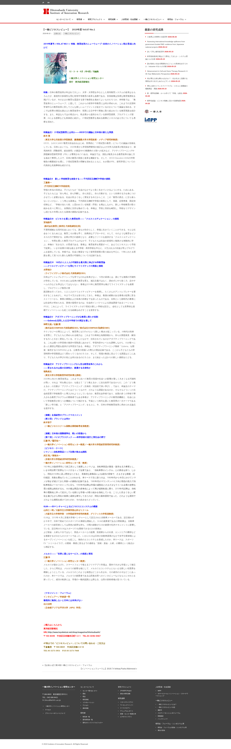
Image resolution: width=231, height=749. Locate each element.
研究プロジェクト (95, 19)
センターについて (63, 19)
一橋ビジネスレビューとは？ (167, 704)
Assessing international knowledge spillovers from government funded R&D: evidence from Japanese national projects (165, 44)
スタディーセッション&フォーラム (169, 713)
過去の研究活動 (125, 693)
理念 (84, 696)
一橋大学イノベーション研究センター (57, 706)
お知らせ (57, 33)
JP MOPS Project (125, 690)
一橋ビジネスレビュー (153, 19)
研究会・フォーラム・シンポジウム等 (170, 724)
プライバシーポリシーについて (55, 713)
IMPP (159, 690)
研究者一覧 (86, 716)
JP (43, 2)
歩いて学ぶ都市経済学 (155, 52)
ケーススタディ (125, 708)
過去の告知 (161, 730)
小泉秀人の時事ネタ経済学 (157, 37)
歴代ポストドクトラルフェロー (93, 722)
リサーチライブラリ (126, 702)
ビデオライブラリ (126, 716)
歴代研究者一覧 (88, 719)
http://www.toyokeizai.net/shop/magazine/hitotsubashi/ (74, 632)
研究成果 (112, 19)
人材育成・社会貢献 (129, 19)
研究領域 (85, 699)
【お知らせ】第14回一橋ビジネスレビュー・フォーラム (68, 665)
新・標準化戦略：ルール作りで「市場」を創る (165, 93)
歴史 (84, 693)
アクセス (48, 709)
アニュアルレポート (126, 711)
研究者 (79, 19)
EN (48, 2)
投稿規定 (161, 716)
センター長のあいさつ (90, 690)
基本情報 (85, 708)
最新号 (160, 710)
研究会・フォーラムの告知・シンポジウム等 (172, 727)
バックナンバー (163, 719)
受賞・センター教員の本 (128, 714)
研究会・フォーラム (175, 19)
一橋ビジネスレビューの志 (166, 707)
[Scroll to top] (226, 744)
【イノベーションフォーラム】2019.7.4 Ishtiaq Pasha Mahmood (107, 669)
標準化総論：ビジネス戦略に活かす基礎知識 (164, 101)
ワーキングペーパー (126, 705)
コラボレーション (88, 702)
